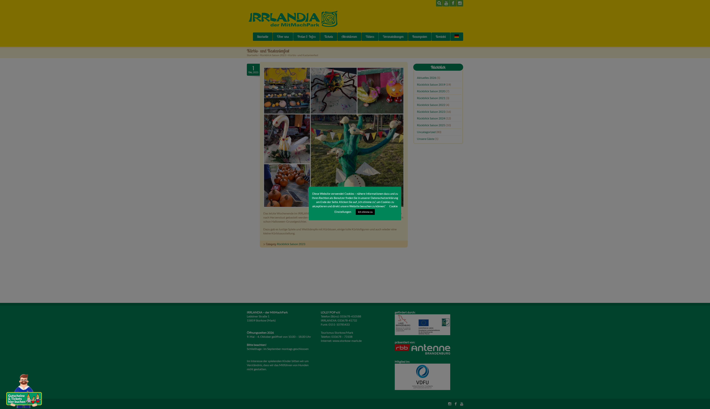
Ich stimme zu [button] (365, 211)
